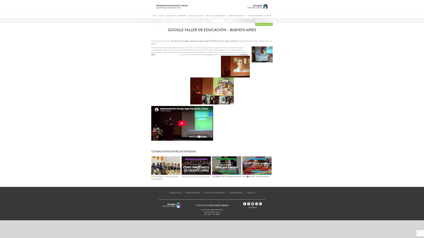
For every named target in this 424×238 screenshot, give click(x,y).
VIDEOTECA (251, 193)
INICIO (154, 16)
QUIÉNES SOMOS (175, 193)
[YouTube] (252, 203)
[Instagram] (256, 203)
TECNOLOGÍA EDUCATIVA (195, 16)
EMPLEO (267, 16)
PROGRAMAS (181, 16)
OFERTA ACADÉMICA (192, 193)
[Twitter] (248, 203)
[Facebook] (244, 203)
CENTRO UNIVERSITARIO (254, 16)
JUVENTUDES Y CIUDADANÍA (214, 193)
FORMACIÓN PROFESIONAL (236, 16)
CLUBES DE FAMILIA (236, 193)
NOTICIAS (161, 16)
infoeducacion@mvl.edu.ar (212, 212)
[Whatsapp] (260, 203)
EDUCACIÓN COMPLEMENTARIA (215, 16)
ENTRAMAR (244, 54)
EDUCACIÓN (170, 16)
